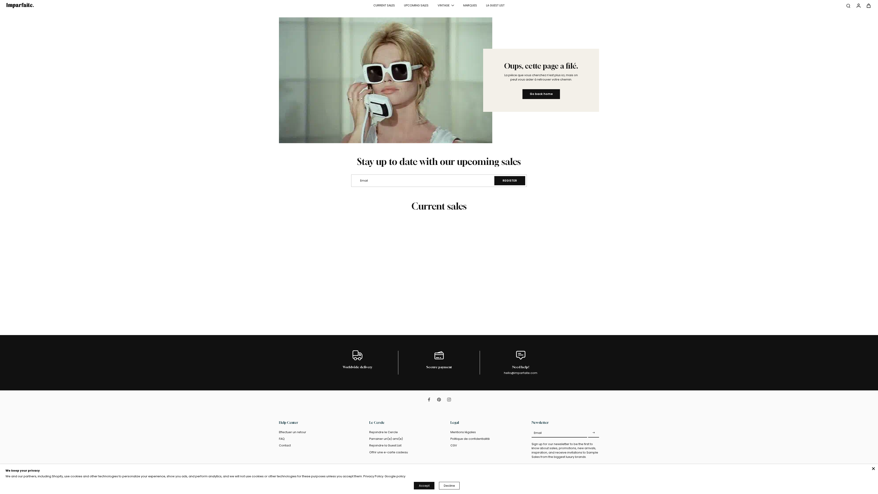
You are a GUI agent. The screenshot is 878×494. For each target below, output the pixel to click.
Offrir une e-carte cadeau (388, 452)
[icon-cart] (868, 5)
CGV (453, 445)
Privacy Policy (373, 476)
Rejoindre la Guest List (385, 445)
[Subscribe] (593, 433)
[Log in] (858, 5)
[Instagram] (449, 400)
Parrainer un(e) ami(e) (386, 439)
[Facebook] (429, 400)
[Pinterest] (439, 400)
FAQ (282, 439)
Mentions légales (463, 432)
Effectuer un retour (292, 432)
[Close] (873, 468)
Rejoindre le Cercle (383, 432)
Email (538, 433)
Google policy (395, 476)
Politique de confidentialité (470, 439)
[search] (848, 5)
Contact (285, 445)
